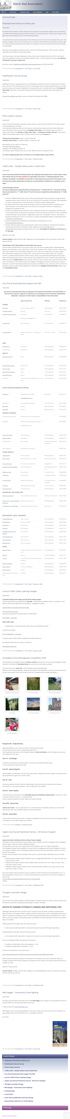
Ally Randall (5, 409)
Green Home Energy (7, 435)
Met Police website (14, 146)
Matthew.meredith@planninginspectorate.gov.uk (28, 64)
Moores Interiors (6, 567)
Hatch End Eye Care (7, 375)
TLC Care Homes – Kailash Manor (10, 506)
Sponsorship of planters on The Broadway (19, 1101)
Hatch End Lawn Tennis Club (9, 314)
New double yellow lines (9, 646)
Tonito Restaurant (6, 540)
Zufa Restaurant (6, 543)
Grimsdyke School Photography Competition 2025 (24, 658)
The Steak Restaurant (7, 537)
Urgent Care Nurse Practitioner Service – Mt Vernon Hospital (28, 832)
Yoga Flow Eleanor (6, 332)
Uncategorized (18, 68)
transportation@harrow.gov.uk (14, 223)
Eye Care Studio (6, 369)
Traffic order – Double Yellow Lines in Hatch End (23, 166)
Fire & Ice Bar (5, 525)
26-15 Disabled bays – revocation (12, 634)
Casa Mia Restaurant (7, 519)
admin (13, 17)
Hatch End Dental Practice (8, 372)
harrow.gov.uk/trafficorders (15, 219)
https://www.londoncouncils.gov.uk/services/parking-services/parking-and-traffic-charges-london (28, 954)
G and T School (6, 458)
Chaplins (4, 555)
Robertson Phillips (6, 438)
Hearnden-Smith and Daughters (10, 467)
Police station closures (12, 116)
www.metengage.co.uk (21, 1007)
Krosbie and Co (6, 346)
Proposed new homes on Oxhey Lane (18, 23)
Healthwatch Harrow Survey (14, 75)
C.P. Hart (4, 558)
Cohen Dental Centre (7, 356)
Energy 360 (5, 308)
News (30, 68)
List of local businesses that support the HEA (21, 283)
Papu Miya (4, 528)
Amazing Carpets (6, 550)
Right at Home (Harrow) (8, 496)
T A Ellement (5, 475)
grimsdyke (17, 824)
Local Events (55, 12)
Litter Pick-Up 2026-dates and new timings (19, 1098)
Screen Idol (5, 485)
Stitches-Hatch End (6, 489)
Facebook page (10, 1091)
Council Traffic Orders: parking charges (19, 591)
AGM (47, 12)
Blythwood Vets (6, 455)
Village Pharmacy (6, 570)
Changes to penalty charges (14, 892)
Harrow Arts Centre (7, 464)
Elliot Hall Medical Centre (8, 365)
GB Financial (5, 394)
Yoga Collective (6, 323)
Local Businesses (37, 12)
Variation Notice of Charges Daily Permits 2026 (15, 607)
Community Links (24, 12)
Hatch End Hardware (7, 563)
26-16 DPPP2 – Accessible (9, 618)
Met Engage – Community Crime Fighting (20, 992)
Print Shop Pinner (6, 480)
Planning (7, 1107)
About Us (3, 12)
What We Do (13, 12)
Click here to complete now (10, 96)
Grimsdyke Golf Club (7, 311)
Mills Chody (5, 406)
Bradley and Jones (6, 472)
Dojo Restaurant (6, 522)
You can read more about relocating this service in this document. (21, 879)
